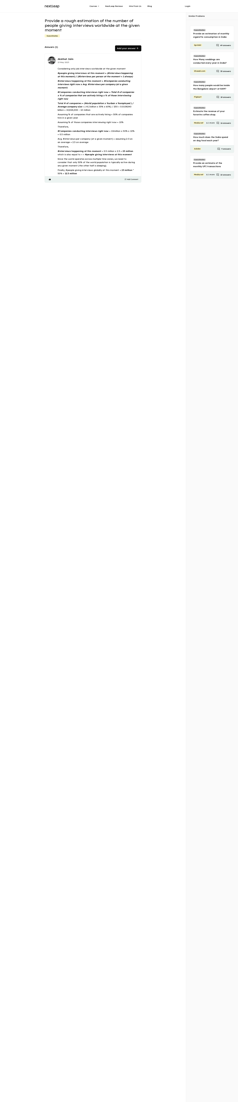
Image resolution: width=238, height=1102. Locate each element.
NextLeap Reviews (114, 6)
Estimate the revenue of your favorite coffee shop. (209, 113)
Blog (150, 6)
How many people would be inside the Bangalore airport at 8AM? (211, 87)
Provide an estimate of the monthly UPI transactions (207, 165)
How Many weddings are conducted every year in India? (210, 61)
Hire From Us (135, 6)
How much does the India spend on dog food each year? (210, 139)
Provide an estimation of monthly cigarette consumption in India (211, 35)
